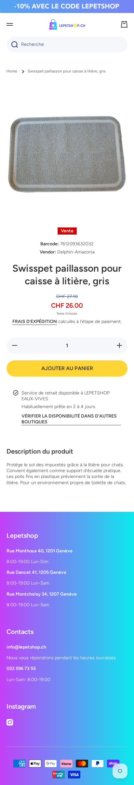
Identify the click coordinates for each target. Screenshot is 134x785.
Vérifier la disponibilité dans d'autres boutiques (69, 419)
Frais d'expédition (34, 321)
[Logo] (67, 24)
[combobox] (67, 44)
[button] (124, 24)
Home (12, 71)
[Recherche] (12, 44)
